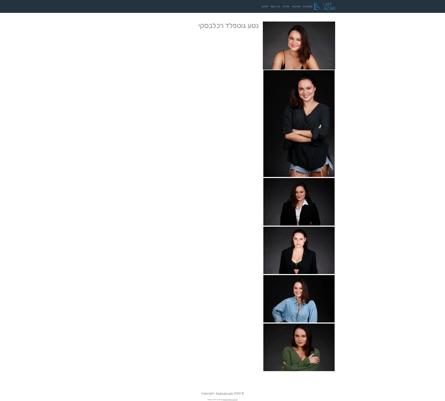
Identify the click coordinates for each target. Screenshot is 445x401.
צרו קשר (275, 6)
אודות (285, 6)
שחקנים (296, 6)
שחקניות (308, 6)
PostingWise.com (230, 400)
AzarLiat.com (224, 393)
